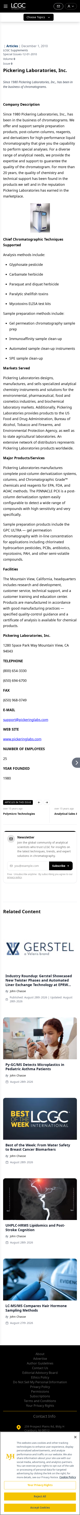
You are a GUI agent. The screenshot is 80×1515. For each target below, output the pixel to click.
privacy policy (14, 877)
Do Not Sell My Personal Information (40, 1382)
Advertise (40, 1358)
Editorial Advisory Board (40, 1373)
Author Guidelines (40, 1363)
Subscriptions (40, 1396)
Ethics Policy (40, 1377)
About (40, 1354)
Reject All (40, 1496)
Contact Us (40, 1368)
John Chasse (18, 991)
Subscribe (58, 866)
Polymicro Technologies (19, 814)
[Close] (75, 1437)
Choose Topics (36, 17)
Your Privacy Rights (40, 1405)
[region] (40, 1473)
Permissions (40, 1391)
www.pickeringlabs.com (22, 739)
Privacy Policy (40, 1387)
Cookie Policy (67, 1477)
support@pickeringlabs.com (25, 719)
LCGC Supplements (15, 50)
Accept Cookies (40, 1507)
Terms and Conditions (40, 1401)
